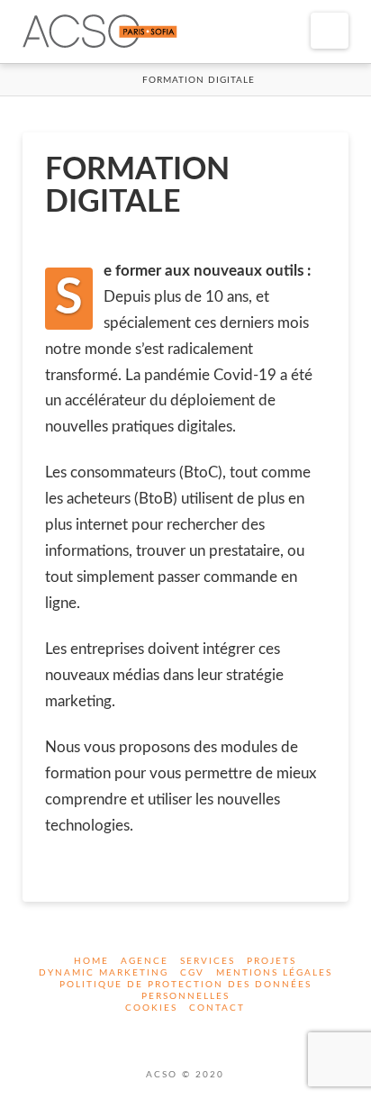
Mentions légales (274, 972)
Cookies (151, 1008)
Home (91, 961)
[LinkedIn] (197, 1032)
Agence (144, 961)
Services (207, 961)
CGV (192, 972)
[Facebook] (174, 1032)
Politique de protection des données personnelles (185, 990)
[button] (329, 31)
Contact (217, 1008)
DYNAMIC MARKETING (103, 972)
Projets (271, 961)
